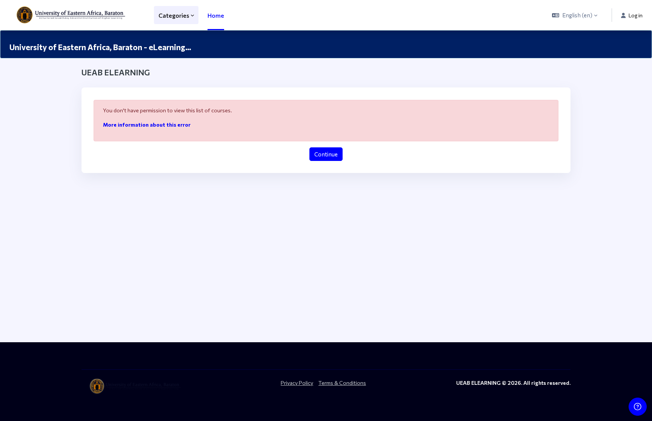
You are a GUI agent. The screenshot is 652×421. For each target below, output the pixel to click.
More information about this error (147, 124)
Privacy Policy (297, 383)
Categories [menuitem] (173, 15)
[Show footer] (638, 407)
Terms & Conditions (342, 383)
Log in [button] (636, 15)
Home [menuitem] (216, 15)
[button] (574, 15)
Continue (326, 154)
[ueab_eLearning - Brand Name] (72, 15)
